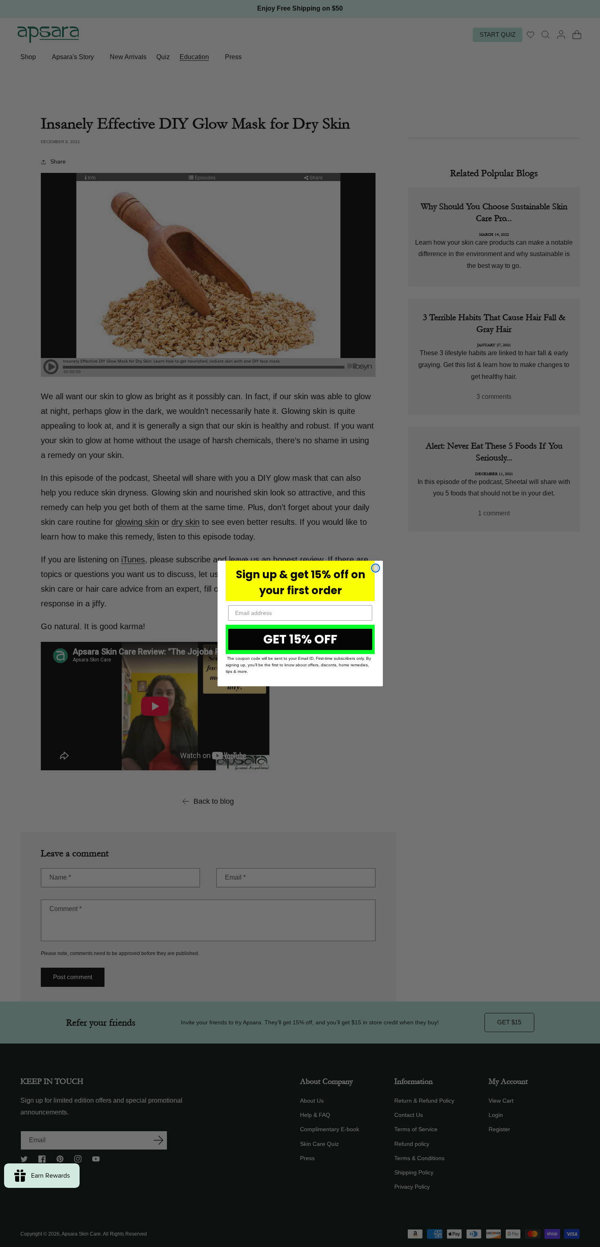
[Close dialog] (375, 568)
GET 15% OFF (300, 639)
